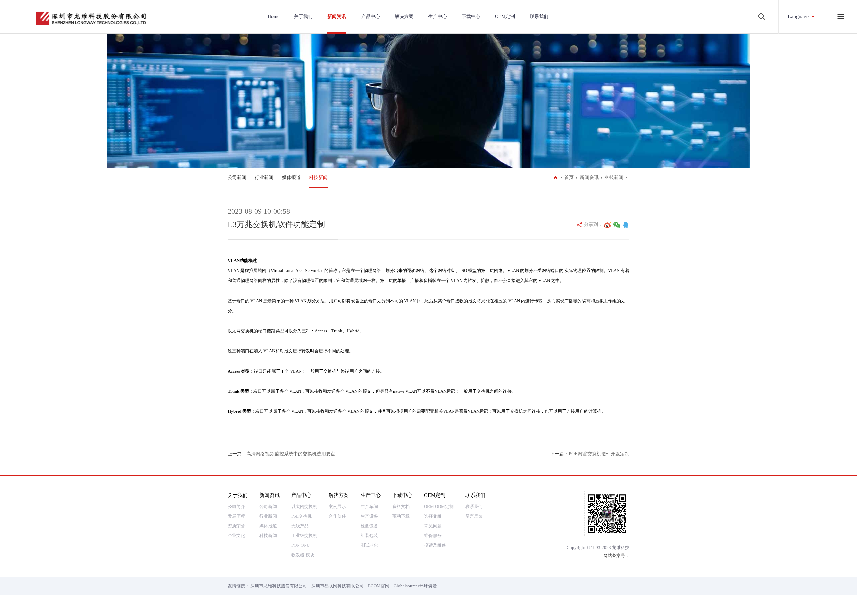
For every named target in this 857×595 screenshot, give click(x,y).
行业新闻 (264, 177)
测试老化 (369, 545)
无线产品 (300, 525)
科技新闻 (318, 177)
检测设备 (369, 525)
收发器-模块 (302, 554)
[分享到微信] (617, 225)
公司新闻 (237, 177)
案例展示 (337, 506)
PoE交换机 (301, 516)
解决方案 (404, 16)
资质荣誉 (236, 525)
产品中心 (370, 16)
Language (798, 16)
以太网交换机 (304, 506)
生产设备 (369, 516)
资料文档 (401, 506)
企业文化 (236, 535)
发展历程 (236, 516)
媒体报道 (291, 177)
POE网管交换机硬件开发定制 (599, 453)
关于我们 (303, 16)
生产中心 (437, 16)
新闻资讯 (336, 16)
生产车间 (369, 506)
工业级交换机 (304, 535)
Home (273, 16)
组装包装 (369, 535)
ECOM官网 (378, 585)
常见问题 (433, 525)
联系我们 (539, 16)
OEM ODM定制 (439, 506)
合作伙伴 (337, 516)
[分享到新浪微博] (607, 225)
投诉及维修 (435, 545)
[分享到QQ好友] (625, 225)
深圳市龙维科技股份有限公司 (278, 585)
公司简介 (236, 506)
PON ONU (300, 545)
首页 (569, 177)
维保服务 (433, 535)
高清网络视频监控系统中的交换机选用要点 (290, 453)
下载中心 (471, 16)
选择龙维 (433, 516)
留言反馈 (474, 516)
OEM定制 (505, 16)
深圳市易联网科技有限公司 (337, 585)
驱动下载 (401, 516)
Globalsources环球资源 (415, 585)
